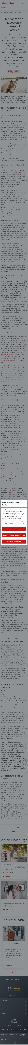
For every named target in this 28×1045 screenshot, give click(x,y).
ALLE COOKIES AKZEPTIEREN (14, 529)
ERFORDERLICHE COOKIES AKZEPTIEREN (14, 535)
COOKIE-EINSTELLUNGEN (14, 541)
